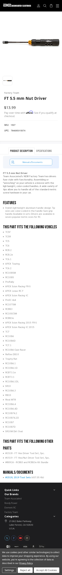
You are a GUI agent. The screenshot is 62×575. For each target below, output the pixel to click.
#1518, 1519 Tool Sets (18, 477)
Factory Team (11, 512)
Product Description (21, 151)
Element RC (10, 507)
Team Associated (13, 498)
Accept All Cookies (46, 570)
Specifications (44, 151)
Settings (9, 570)
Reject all (25, 570)
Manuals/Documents (33, 162)
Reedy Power (11, 503)
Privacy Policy (25, 563)
